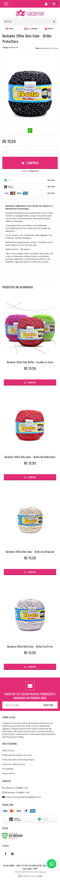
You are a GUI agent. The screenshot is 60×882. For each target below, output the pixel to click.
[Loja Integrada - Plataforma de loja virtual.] (30, 876)
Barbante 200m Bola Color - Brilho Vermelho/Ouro (30, 457)
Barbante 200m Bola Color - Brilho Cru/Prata (30, 646)
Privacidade (7, 768)
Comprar (32, 163)
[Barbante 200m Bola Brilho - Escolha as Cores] (30, 340)
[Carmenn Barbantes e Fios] (30, 13)
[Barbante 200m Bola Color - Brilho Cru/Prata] (30, 624)
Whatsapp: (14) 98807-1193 (16, 792)
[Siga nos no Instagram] (12, 854)
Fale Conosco (8, 750)
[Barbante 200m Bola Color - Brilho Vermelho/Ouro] (30, 434)
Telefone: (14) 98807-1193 (16, 787)
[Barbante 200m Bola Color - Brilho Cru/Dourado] (30, 529)
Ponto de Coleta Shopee (13, 764)
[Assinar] (48, 705)
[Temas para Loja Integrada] (40, 871)
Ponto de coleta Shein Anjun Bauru (18, 759)
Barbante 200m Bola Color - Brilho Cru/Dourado (30, 552)
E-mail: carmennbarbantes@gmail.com (23, 797)
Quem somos (8, 773)
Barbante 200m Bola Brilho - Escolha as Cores (30, 362)
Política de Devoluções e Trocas (17, 755)
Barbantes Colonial (50, 48)
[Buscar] (54, 21)
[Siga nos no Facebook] (5, 854)
